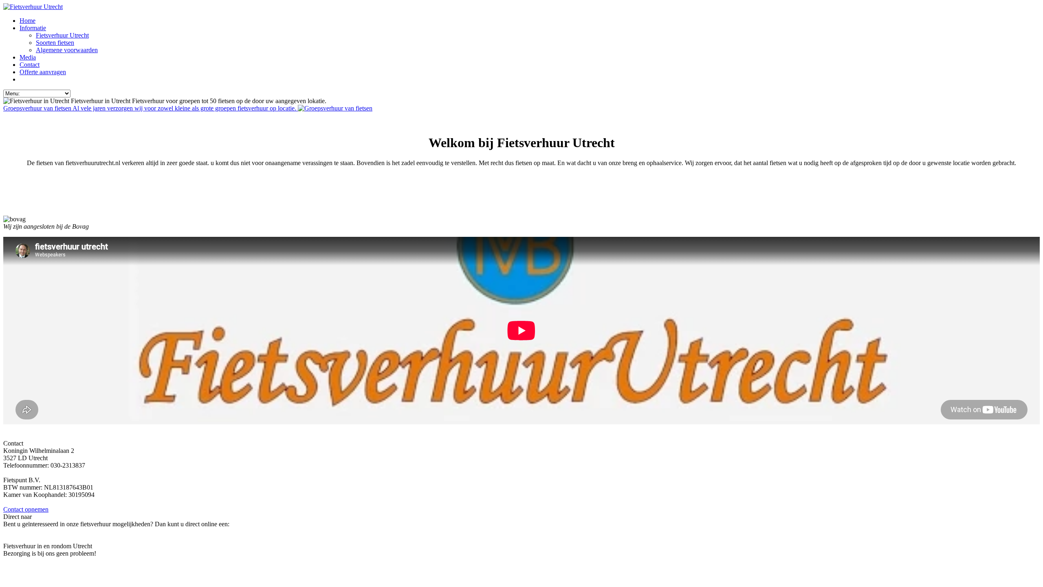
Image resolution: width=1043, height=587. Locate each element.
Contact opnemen (25, 509)
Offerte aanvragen (26, 205)
